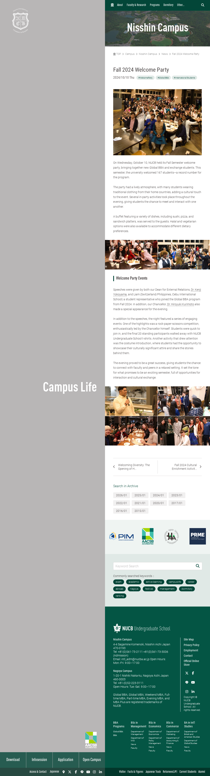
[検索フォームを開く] (203, 5)
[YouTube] (88, 772)
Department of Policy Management (155, 740)
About (120, 5)
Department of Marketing (172, 732)
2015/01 (140, 510)
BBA (115, 735)
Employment (191, 650)
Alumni (201, 772)
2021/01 (140, 503)
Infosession (39, 760)
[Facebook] (76, 772)
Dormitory (168, 5)
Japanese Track (153, 772)
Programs (155, 5)
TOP (118, 54)
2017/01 (177, 503)
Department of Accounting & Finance (172, 740)
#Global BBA (163, 78)
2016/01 (121, 510)
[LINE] (82, 772)
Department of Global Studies (190, 741)
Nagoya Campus (122, 670)
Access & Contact (38, 772)
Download (13, 760)
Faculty (134, 748)
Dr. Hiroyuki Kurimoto (180, 304)
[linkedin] (100, 772)
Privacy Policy (191, 645)
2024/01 (158, 495)
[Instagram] (94, 772)
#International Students (184, 78)
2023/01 (177, 495)
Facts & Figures (135, 772)
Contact (188, 655)
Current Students (187, 772)
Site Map (189, 639)
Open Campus (92, 760)
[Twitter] (70, 772)
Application (65, 760)
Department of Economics (155, 732)
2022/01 (121, 503)
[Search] (197, 566)
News (165, 54)
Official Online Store (191, 662)
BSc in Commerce (172, 724)
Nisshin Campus (148, 54)
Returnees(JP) (170, 772)
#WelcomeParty (145, 78)
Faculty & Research (136, 5)
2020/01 (158, 503)
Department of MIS (137, 739)
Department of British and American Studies (192, 734)
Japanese (54, 771)
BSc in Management (138, 724)
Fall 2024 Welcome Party (185, 54)
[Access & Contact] (63, 772)
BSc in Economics (155, 724)
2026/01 (121, 495)
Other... (180, 5)
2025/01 (140, 495)
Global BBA (118, 731)
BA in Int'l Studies (189, 724)
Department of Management (137, 732)
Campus (130, 54)
